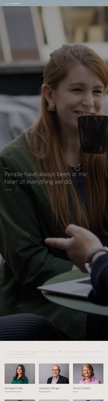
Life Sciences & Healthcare (76, 352)
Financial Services (36, 352)
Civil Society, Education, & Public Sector (20, 354)
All (6, 352)
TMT (60, 352)
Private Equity (95, 352)
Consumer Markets (18, 352)
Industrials (51, 352)
